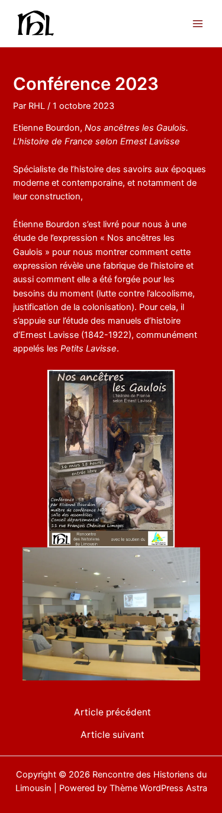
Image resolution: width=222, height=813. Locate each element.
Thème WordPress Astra (158, 788)
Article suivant (112, 735)
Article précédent (112, 712)
